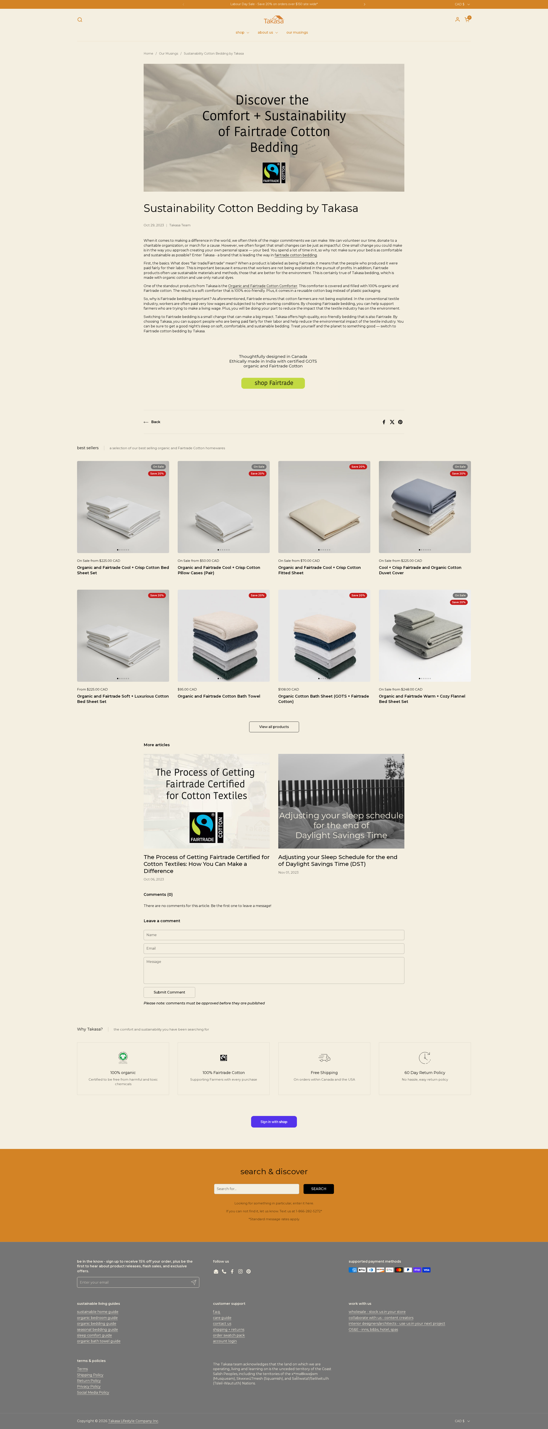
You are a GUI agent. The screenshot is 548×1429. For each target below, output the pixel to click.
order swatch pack (229, 1335)
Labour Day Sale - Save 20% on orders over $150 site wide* (274, 4)
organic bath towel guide (99, 1341)
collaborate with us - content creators (381, 1318)
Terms (82, 1369)
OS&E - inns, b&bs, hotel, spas (373, 1330)
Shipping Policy (90, 1375)
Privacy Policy (89, 1386)
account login (225, 1341)
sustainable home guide (97, 1312)
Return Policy (89, 1381)
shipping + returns (228, 1330)
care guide (222, 1318)
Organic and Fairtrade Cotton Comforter (262, 286)
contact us (222, 1324)
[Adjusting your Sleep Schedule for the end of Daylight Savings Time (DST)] (341, 801)
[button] (79, 19)
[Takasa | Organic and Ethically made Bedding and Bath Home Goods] (274, 19)
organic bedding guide (96, 1324)
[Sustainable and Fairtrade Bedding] (274, 399)
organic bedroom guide (97, 1318)
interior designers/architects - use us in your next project (397, 1324)
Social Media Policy (93, 1392)
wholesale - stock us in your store (377, 1312)
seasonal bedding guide (97, 1330)
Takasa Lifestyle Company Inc (133, 1421)
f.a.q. (216, 1312)
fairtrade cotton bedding (296, 255)
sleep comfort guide (94, 1335)
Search (318, 1189)
